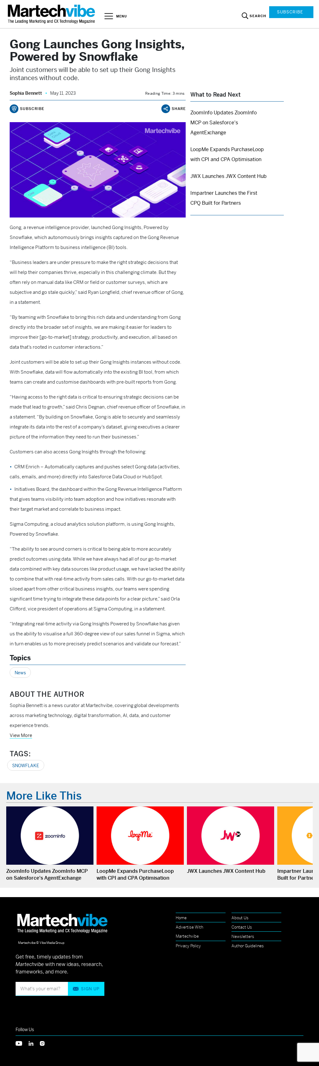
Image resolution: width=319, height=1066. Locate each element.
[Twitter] (22, 1043)
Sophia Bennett (26, 93)
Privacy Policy (188, 946)
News (20, 673)
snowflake (25, 765)
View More (21, 735)
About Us (240, 917)
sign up (90, 989)
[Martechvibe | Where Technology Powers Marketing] (52, 14)
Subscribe (290, 12)
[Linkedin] (34, 1043)
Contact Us (241, 927)
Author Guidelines (247, 946)
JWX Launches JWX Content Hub (228, 176)
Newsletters (242, 936)
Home (181, 917)
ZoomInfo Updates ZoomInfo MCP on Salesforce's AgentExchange (223, 122)
